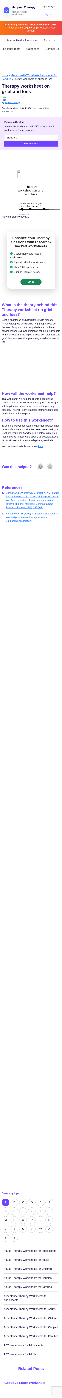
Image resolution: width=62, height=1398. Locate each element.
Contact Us (52, 48)
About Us (49, 40)
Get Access (31, 143)
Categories (32, 48)
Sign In (48, 14)
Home (5, 75)
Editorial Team (11, 48)
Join (31, 281)
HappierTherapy (12, 102)
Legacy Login (48, 6)
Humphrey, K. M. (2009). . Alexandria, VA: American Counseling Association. (32, 517)
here (40, 446)
